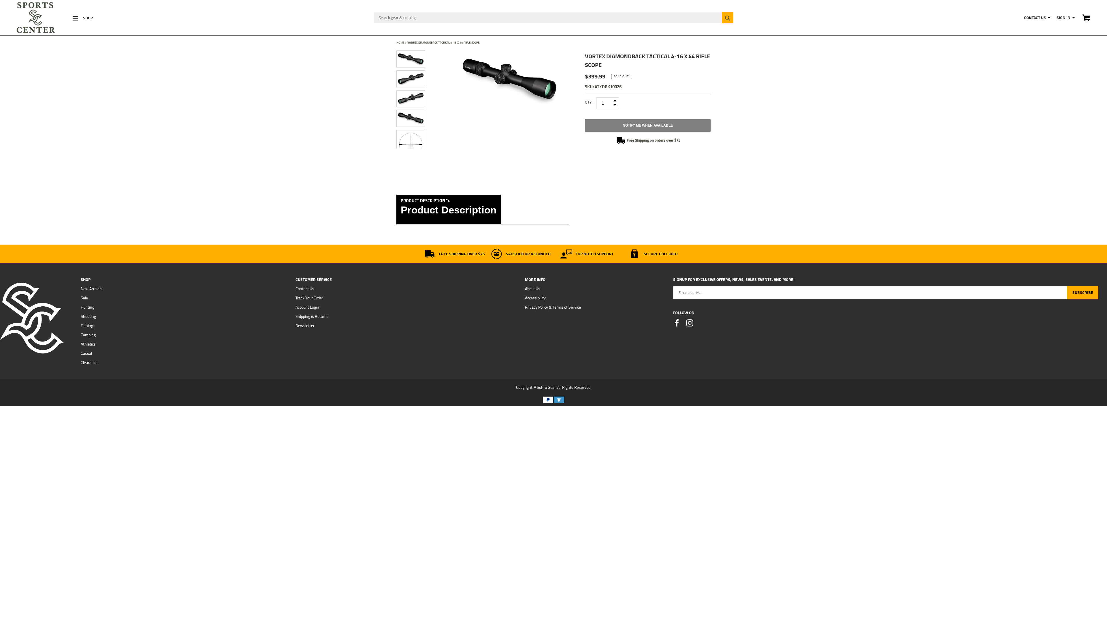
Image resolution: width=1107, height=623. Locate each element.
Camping (88, 335)
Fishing (87, 325)
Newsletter (305, 325)
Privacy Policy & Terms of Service (553, 307)
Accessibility (535, 298)
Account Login (307, 307)
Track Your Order (309, 298)
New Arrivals (91, 288)
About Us (532, 288)
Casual (86, 353)
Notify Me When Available (648, 125)
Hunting (87, 307)
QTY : (589, 102)
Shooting (88, 316)
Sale (84, 298)
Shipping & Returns (312, 316)
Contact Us (304, 288)
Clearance (89, 362)
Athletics (88, 344)
